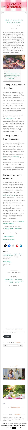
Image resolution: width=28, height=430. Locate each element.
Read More (19, 428)
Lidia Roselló (9, 25)
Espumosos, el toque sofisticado (11, 76)
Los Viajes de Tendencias (9, 239)
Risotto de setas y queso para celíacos (7, 261)
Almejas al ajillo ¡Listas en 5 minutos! (8, 254)
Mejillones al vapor (18, 254)
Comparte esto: (10, 78)
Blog (20, 272)
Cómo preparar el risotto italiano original (9, 281)
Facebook (7, 228)
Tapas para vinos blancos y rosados (12, 75)
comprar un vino (10, 94)
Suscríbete (7, 336)
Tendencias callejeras (8, 236)
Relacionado (9, 80)
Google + (12, 228)
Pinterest (17, 228)
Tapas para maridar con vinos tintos (12, 73)
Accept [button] (14, 428)
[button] (9, 71)
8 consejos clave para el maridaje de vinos (19, 281)
